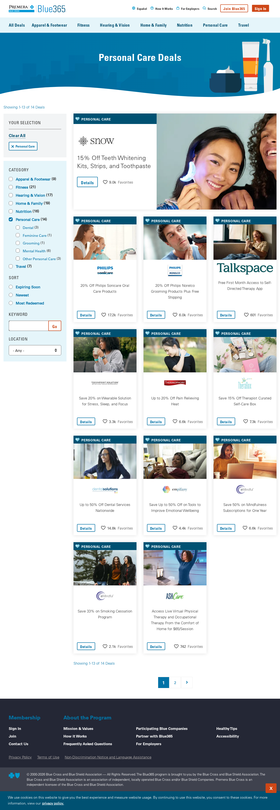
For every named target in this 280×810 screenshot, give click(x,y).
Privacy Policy (20, 757)
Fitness (83, 25)
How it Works (75, 736)
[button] (118, 182)
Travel (243, 25)
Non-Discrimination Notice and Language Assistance (108, 757)
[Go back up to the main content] (250, 786)
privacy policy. (53, 803)
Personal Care (215, 25)
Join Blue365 (234, 8)
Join (12, 736)
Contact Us (18, 743)
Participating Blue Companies (162, 728)
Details (87, 182)
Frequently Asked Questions (87, 743)
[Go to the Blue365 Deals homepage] (37, 8)
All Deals (17, 25)
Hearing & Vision (115, 25)
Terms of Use (48, 757)
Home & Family (153, 25)
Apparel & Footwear (49, 25)
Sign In (260, 8)
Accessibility (227, 736)
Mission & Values (78, 728)
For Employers (148, 743)
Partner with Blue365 (154, 736)
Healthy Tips (226, 728)
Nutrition (184, 25)
